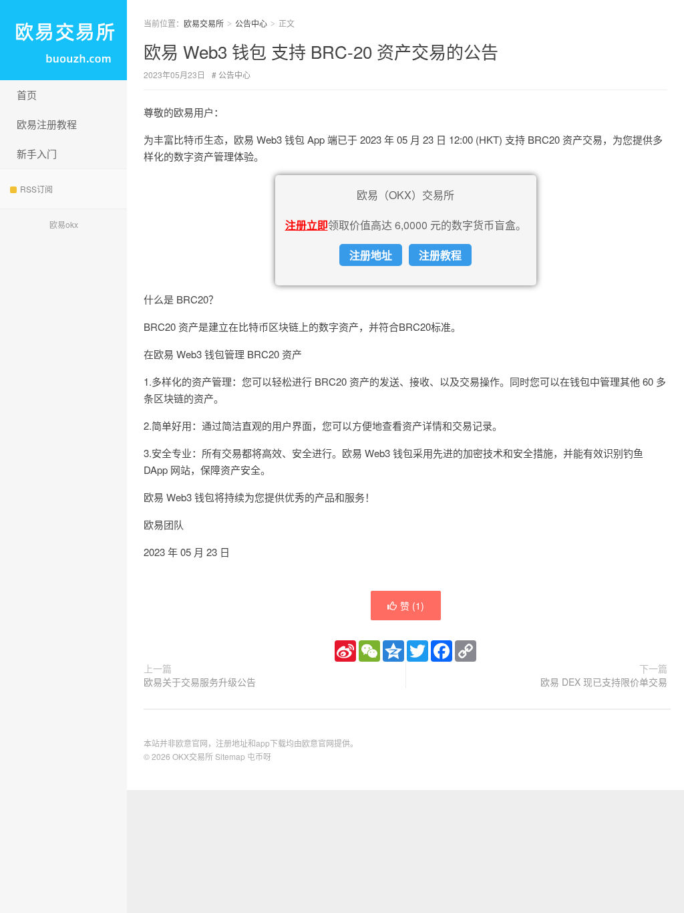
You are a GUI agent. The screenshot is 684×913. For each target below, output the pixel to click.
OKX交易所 (192, 756)
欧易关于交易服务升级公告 (200, 681)
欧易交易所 (63, 40)
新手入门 (37, 153)
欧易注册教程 (47, 124)
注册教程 (440, 255)
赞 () (412, 605)
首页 (27, 95)
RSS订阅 (36, 188)
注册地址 (370, 255)
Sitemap (230, 756)
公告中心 (251, 23)
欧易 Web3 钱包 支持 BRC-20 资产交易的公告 (321, 51)
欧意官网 (318, 743)
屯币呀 (259, 756)
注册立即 (306, 225)
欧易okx (63, 224)
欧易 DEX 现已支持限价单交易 (603, 681)
